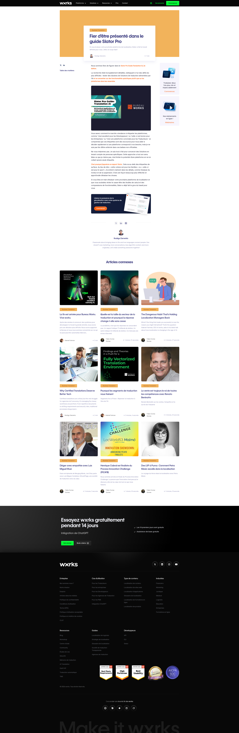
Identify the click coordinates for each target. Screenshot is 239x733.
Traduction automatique (68, 672)
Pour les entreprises (99, 587)
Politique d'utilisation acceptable (71, 612)
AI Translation (64, 664)
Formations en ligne (163, 612)
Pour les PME (96, 600)
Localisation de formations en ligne (134, 601)
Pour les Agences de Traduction (103, 596)
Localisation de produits (132, 606)
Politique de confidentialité (69, 600)
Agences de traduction (100, 654)
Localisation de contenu (132, 583)
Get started (67, 543)
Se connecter (159, 3)
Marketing (159, 587)
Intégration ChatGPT (99, 604)
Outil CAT (63, 668)
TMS (61, 676)
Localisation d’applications (133, 591)
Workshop (63, 639)
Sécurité (63, 656)
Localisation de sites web (133, 587)
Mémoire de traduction (68, 660)
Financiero (160, 583)
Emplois (62, 591)
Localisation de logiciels (100, 635)
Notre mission (64, 587)
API (125, 635)
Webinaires (169, 122)
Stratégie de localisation (100, 639)
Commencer (172, 3)
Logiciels (159, 600)
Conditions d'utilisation (68, 604)
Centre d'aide (64, 644)
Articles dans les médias (68, 596)
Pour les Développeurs (100, 591)
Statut (126, 644)
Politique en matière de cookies (71, 616)
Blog (61, 635)
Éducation (159, 604)
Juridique (159, 591)
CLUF (62, 620)
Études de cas (65, 652)
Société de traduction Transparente (99, 649)
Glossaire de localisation (132, 596)
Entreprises (160, 608)
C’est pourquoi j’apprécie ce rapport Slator (106, 164)
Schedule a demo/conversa (92, 543)
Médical (159, 596)
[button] (81, 3)
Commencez (169, 92)
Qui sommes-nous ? (67, 583)
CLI (125, 639)
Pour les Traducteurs (99, 583)
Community (64, 648)
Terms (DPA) (64, 608)
